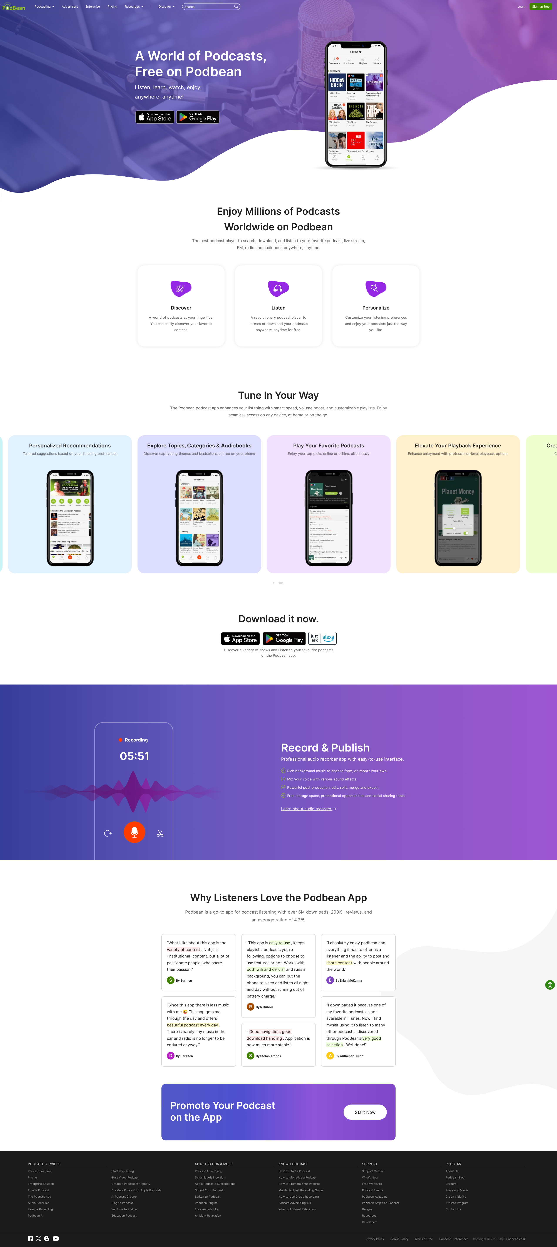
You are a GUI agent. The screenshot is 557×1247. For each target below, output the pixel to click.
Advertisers (70, 6)
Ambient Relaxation (208, 1215)
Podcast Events (372, 1190)
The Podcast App (39, 1196)
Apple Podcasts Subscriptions (215, 1183)
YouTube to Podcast (125, 1209)
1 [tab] (274, 583)
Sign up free (541, 6)
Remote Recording (40, 1209)
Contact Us (453, 1209)
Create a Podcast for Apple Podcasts (136, 1190)
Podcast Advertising (208, 1171)
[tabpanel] (90, 504)
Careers (451, 1183)
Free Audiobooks (206, 1209)
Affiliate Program (457, 1203)
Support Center (372, 1171)
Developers (369, 1222)
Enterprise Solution (41, 1183)
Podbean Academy (374, 1196)
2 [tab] (280, 583)
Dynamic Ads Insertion (210, 1177)
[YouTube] (56, 1238)
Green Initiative (456, 1196)
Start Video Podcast (124, 1177)
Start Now (365, 1112)
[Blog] (46, 1238)
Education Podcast (124, 1215)
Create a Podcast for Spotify (130, 1183)
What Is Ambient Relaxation (297, 1209)
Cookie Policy (399, 1239)
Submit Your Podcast (209, 1190)
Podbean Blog (455, 1177)
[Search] (236, 6)
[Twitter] (38, 1238)
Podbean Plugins (206, 1203)
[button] (44, 6)
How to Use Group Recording (298, 1196)
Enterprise (93, 6)
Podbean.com (515, 1239)
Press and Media (457, 1190)
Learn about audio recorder (306, 809)
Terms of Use (424, 1239)
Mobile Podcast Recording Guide (300, 1190)
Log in (521, 6)
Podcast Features (40, 1171)
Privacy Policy (375, 1239)
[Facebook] (30, 1238)
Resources (369, 1215)
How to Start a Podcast (294, 1171)
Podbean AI (35, 1215)
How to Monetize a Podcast (297, 1177)
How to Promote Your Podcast (299, 1183)
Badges (367, 1209)
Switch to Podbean (208, 1196)
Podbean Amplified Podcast (380, 1203)
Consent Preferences (453, 1239)
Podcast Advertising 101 (294, 1203)
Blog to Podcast (122, 1203)
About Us (452, 1171)
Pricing (112, 6)
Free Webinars (372, 1183)
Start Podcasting (122, 1171)
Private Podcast (38, 1190)
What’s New (370, 1177)
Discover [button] (165, 6)
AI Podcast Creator (124, 1196)
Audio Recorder (38, 1203)
